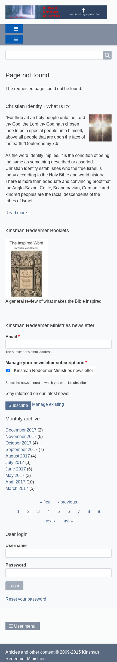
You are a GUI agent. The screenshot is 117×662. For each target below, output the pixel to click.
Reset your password (25, 599)
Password (15, 565)
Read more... (17, 212)
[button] (22, 626)
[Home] (58, 12)
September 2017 (21, 449)
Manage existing (48, 404)
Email (11, 336)
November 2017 (20, 436)
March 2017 (16, 488)
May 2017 (14, 475)
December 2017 (20, 430)
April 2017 (15, 482)
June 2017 (15, 469)
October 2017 (18, 443)
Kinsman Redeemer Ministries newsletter (53, 370)
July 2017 (14, 462)
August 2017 (17, 456)
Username (16, 545)
